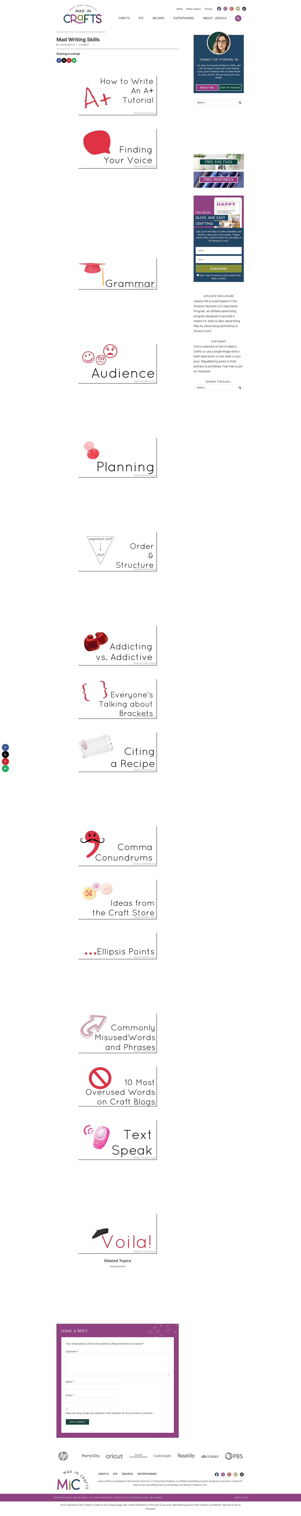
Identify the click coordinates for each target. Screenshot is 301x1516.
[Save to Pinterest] (68, 60)
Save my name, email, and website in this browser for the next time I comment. (109, 1413)
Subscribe (218, 268)
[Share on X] (63, 60)
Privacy (208, 9)
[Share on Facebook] (58, 60)
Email (70, 1395)
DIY (115, 1473)
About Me (207, 87)
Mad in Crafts (82, 14)
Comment (84, 45)
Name (70, 1381)
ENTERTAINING (147, 1473)
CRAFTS (103, 1473)
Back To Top (241, 1497)
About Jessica (193, 9)
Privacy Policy (122, 1497)
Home (179, 9)
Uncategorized (117, 1266)
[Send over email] (74, 60)
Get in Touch (230, 87)
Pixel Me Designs (152, 1497)
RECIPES (127, 1473)
